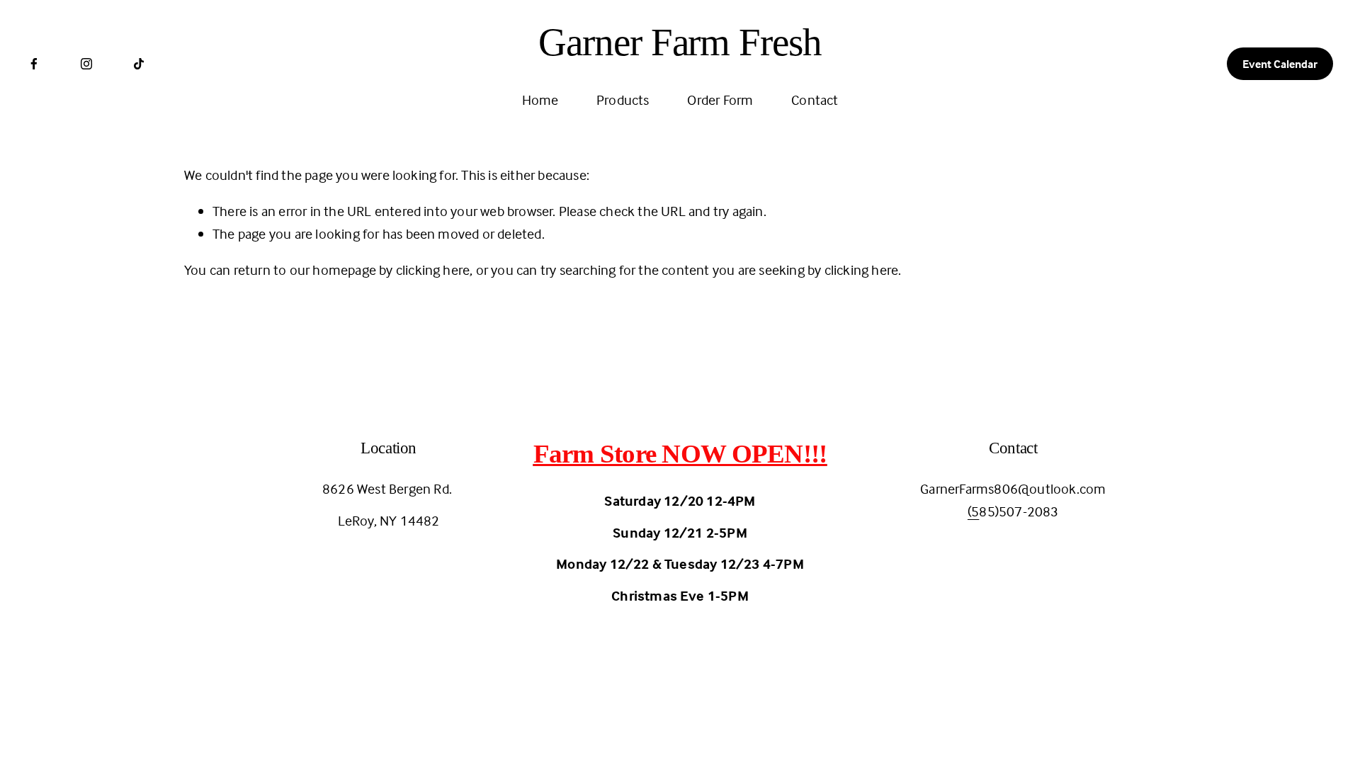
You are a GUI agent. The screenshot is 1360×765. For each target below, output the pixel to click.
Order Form (720, 99)
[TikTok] (139, 64)
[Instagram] (86, 64)
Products (623, 99)
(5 (973, 511)
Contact (814, 99)
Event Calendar (1280, 64)
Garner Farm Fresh (679, 42)
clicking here (433, 269)
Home (540, 99)
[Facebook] (34, 64)
